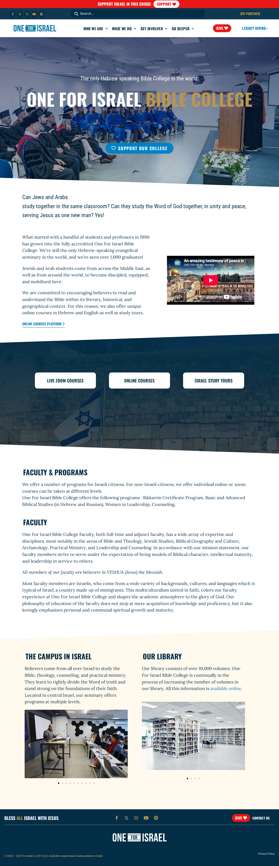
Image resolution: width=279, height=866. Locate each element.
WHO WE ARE (93, 28)
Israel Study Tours (214, 380)
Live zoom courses (65, 380)
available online (225, 688)
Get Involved (152, 28)
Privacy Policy (266, 853)
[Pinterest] (41, 14)
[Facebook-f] (13, 14)
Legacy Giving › (255, 28)
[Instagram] (27, 14)
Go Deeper (181, 28)
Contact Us (261, 818)
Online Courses (139, 380)
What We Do (122, 28)
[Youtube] (34, 14)
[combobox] (138, 13)
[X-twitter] (20, 14)
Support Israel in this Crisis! (124, 4)
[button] (29, 745)
